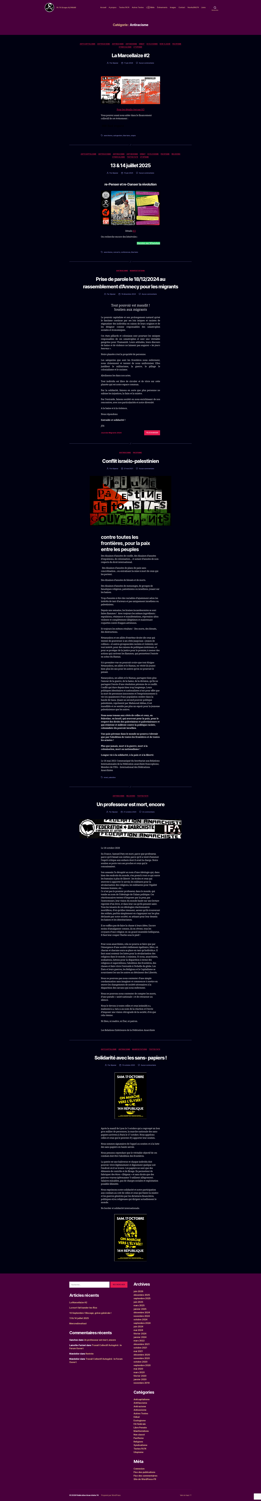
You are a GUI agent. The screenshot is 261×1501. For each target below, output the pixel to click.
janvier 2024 (140, 1337)
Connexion (139, 1468)
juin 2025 (138, 1302)
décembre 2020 (142, 1354)
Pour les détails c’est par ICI (130, 109)
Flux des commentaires (145, 1475)
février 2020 (140, 1376)
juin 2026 (138, 1291)
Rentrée (90, 1353)
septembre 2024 (142, 1323)
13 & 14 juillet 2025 (130, 165)
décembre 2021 (142, 1344)
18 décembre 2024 (128, 294)
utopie (133, 135)
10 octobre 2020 (128, 1065)
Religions (176, 154)
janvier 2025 (140, 1309)
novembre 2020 (142, 1358)
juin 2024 (138, 1326)
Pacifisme (176, 44)
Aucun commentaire (146, 63)
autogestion (117, 135)
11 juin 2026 (128, 63)
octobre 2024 (140, 1319)
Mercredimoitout (78, 1323)
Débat (142, 44)
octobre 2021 (140, 1347)
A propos (112, 7)
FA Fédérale (140, 1424)
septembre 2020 (142, 1365)
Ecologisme (152, 44)
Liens (203, 7)
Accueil (103, 7)
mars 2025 (139, 1305)
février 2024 (140, 1333)
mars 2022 (139, 1340)
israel (106, 777)
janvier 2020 (140, 1379)
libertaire (126, 135)
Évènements (162, 7)
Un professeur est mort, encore (130, 804)
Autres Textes (138, 7)
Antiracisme (118, 44)
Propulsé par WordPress (111, 1495)
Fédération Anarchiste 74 (87, 1495)
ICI (134, 231)
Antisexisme (131, 44)
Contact (182, 7)
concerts (116, 252)
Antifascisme (103, 44)
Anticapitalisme (87, 44)
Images (173, 7)
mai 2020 (138, 1369)
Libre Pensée (140, 1427)
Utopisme (137, 47)
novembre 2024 (142, 1316)
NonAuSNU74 (193, 7)
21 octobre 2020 (130, 812)
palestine (112, 777)
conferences (125, 252)
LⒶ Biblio (150, 7)
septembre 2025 (142, 1298)
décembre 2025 (142, 1295)
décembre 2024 (142, 1312)
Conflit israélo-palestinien (130, 461)
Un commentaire (148, 812)
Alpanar (115, 63)
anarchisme (108, 135)
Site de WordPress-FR (145, 1479)
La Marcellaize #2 (130, 55)
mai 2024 (138, 1330)
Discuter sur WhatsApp (148, 243)
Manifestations (137, 271)
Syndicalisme (125, 47)
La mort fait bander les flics (83, 1307)
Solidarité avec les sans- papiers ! (130, 1058)
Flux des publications (144, 1472)
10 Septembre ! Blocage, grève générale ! (90, 1313)
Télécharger (152, 433)
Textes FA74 (124, 7)
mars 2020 (139, 1372)
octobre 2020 (140, 1362)
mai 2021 (138, 1351)
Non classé (165, 44)
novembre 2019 (142, 1383)
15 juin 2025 (128, 173)
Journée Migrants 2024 (111, 433)
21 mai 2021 (128, 469)
